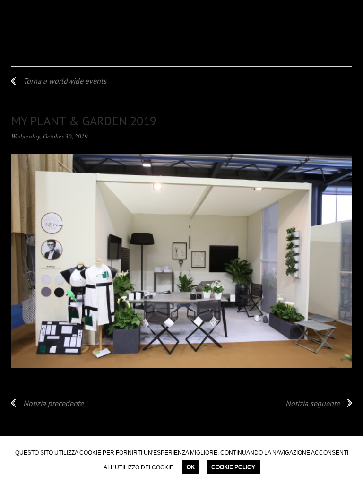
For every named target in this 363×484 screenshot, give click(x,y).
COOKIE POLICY (233, 467)
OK (191, 467)
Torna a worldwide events (64, 81)
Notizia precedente (53, 403)
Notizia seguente (312, 403)
